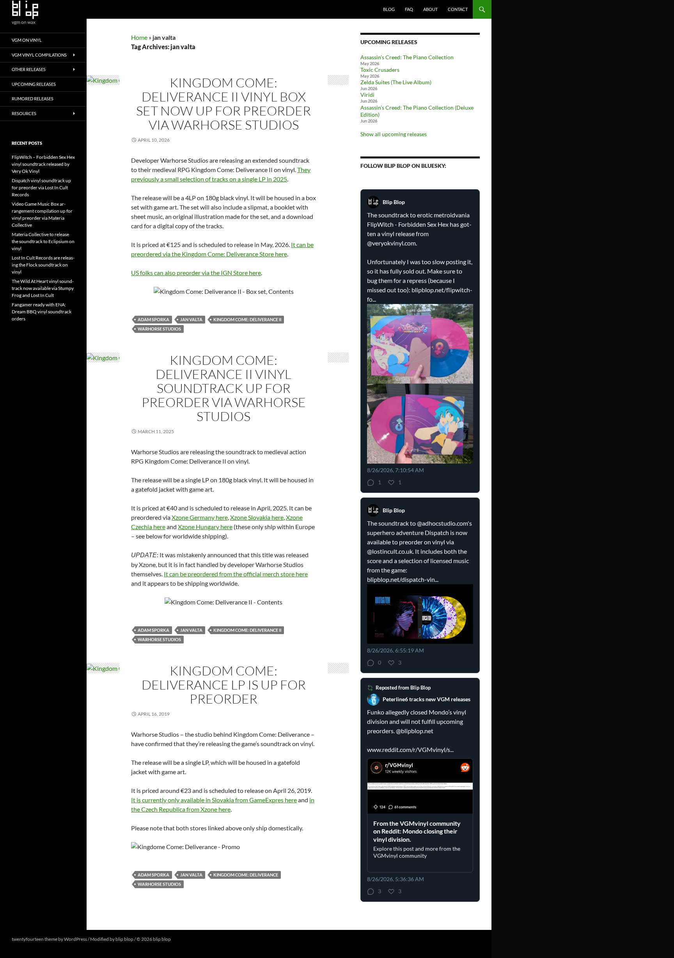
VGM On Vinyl (27, 40)
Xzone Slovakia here (257, 517)
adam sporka (153, 319)
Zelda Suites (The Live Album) (395, 82)
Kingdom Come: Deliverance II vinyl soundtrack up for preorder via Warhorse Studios (224, 388)
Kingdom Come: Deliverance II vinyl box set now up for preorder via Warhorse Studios (223, 104)
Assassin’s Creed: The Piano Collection (407, 57)
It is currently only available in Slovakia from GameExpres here (214, 799)
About (430, 9)
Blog (389, 9)
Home (139, 37)
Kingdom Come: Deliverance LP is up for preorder (224, 685)
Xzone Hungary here (205, 526)
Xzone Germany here (200, 517)
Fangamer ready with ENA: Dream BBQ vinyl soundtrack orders (41, 312)
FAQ (409, 9)
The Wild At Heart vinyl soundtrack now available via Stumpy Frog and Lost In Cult (43, 288)
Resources (24, 113)
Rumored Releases (32, 98)
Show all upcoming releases (393, 134)
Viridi (367, 94)
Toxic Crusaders (379, 69)
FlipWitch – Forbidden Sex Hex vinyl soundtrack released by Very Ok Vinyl (43, 164)
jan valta (191, 319)
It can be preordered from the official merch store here (236, 574)
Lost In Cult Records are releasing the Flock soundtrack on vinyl (43, 265)
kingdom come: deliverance (245, 874)
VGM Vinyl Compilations (39, 54)
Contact (458, 9)
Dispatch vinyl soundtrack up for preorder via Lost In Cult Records (41, 187)
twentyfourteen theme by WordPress (49, 939)
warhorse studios (159, 328)
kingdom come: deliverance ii (247, 319)
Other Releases (29, 69)
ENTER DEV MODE (192, 939)
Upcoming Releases (34, 84)
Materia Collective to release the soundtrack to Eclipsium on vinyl (43, 241)
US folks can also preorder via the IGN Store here (196, 272)
